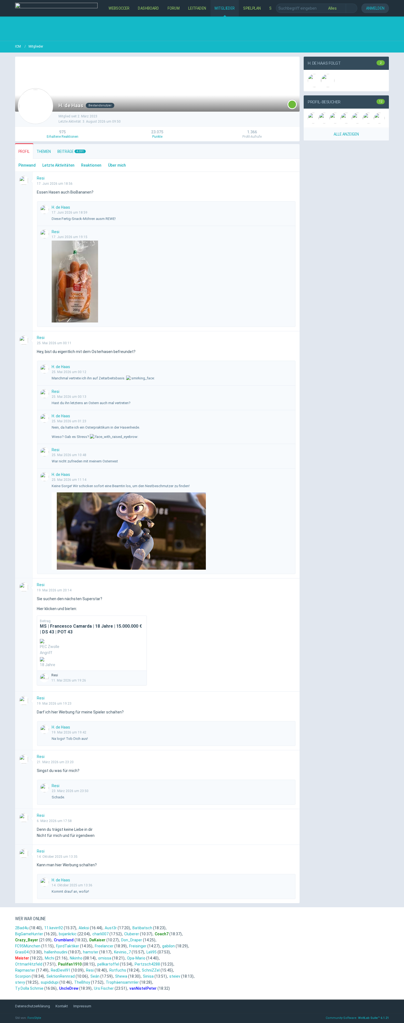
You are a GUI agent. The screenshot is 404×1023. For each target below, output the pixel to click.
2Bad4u (22, 928)
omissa (104, 958)
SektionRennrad (60, 976)
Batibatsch (142, 928)
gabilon (168, 946)
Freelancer (104, 946)
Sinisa (148, 976)
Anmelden (375, 8)
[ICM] (56, 8)
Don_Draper (131, 940)
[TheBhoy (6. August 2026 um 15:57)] (379, 118)
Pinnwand (27, 165)
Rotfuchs (117, 970)
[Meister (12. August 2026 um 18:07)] (357, 118)
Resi (90, 970)
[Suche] (351, 8)
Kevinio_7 (122, 952)
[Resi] (314, 80)
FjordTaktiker (67, 946)
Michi (49, 958)
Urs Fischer (104, 988)
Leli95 (151, 952)
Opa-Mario (136, 958)
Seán (94, 976)
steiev (174, 976)
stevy (20, 982)
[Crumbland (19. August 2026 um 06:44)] (335, 118)
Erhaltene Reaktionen (62, 137)
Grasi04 (22, 952)
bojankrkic (68, 934)
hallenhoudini (55, 952)
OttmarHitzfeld (28, 964)
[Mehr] (292, 178)
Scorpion (23, 976)
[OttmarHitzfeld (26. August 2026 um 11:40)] (313, 118)
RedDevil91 (60, 970)
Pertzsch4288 (147, 964)
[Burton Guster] (327, 80)
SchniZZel (151, 970)
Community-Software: (357, 1018)
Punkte (157, 137)
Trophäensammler (122, 982)
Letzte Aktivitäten (58, 165)
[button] (292, 104)
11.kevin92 (53, 928)
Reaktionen (91, 165)
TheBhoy (82, 982)
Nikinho (76, 958)
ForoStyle (34, 1018)
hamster (90, 952)
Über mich (117, 165)
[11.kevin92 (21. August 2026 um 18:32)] (324, 118)
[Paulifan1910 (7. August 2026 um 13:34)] (368, 118)
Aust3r (111, 928)
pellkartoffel (108, 964)
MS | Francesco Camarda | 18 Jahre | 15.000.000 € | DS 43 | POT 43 (91, 629)
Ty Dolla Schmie (29, 988)
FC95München (27, 946)
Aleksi (84, 928)
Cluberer (131, 934)
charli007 (100, 934)
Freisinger (137, 946)
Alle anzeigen (346, 134)
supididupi (50, 982)
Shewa (121, 976)
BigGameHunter (29, 934)
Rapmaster (25, 970)
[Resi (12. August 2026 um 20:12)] (346, 118)
